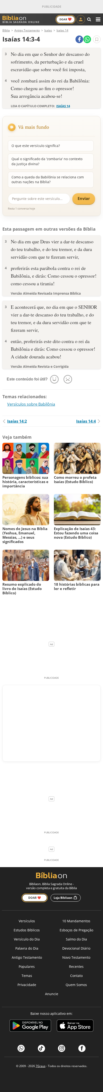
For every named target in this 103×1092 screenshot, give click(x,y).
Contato (76, 975)
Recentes (76, 966)
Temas (27, 975)
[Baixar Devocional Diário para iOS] (75, 1026)
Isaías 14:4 (86, 421)
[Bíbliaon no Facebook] (82, 1048)
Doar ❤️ (34, 898)
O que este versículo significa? (35, 145)
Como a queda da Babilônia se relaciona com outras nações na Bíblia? (47, 179)
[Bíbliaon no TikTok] (41, 1048)
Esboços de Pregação (76, 930)
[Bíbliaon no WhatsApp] (21, 1048)
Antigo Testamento (27, 957)
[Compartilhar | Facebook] (79, 39)
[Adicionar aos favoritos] (97, 39)
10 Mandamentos (76, 921)
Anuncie (51, 994)
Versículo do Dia (27, 939)
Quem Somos (76, 984)
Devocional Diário (76, 948)
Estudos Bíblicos (27, 930)
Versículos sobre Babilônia (31, 404)
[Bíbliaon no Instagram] (61, 1048)
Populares (27, 966)
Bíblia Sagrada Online (21, 22)
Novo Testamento (76, 957)
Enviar (84, 198)
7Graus (41, 1066)
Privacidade (26, 984)
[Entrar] (80, 19)
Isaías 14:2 (17, 421)
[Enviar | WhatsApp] (87, 39)
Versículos (27, 921)
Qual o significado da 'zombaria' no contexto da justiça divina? (46, 161)
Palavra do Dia (26, 948)
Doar (65, 19)
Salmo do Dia (76, 939)
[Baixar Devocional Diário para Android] (30, 1026)
